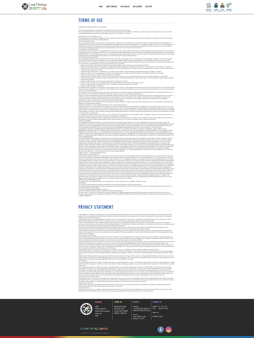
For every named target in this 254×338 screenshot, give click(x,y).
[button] (125, 6)
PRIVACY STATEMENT (97, 333)
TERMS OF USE (106, 333)
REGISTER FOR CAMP (120, 307)
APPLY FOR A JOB (119, 309)
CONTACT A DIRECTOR (120, 313)
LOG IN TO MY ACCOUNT (121, 311)
